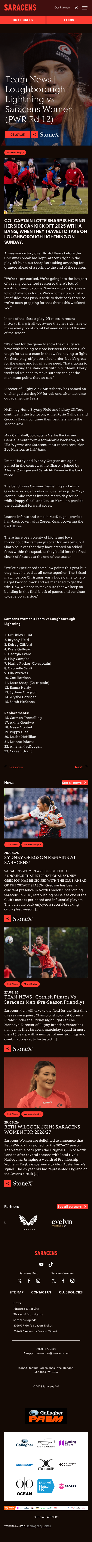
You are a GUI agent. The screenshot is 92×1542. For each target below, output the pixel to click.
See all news (72, 782)
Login (69, 20)
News (17, 1303)
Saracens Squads (24, 1320)
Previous (16, 767)
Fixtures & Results (26, 1309)
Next (79, 767)
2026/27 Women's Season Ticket (35, 1331)
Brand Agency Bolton (38, 1526)
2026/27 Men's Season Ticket (32, 1325)
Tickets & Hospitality (28, 1314)
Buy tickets (23, 20)
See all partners (69, 1206)
